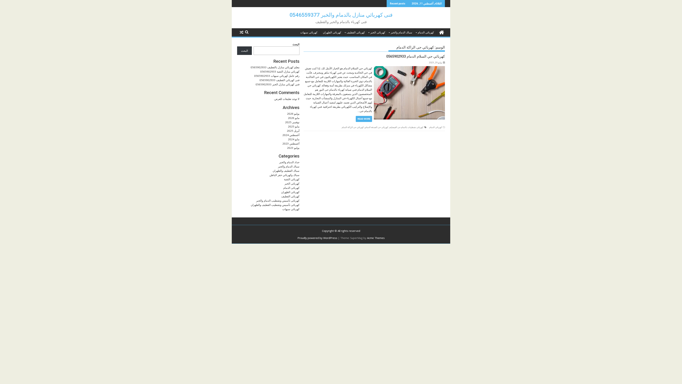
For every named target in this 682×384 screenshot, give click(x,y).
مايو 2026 (293, 118)
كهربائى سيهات (308, 32)
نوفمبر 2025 (292, 122)
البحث (296, 44)
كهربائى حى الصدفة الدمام (376, 127)
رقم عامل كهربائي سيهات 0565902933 (276, 76)
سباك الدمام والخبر (401, 32)
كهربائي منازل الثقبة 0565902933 (279, 71)
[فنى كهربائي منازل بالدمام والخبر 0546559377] (441, 31)
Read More (364, 119)
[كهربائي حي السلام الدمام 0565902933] (409, 68)
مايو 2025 (293, 126)
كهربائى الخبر (377, 32)
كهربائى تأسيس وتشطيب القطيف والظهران (275, 205)
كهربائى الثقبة (291, 179)
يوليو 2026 (293, 113)
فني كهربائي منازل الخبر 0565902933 (277, 84)
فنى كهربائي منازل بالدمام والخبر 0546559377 (341, 15)
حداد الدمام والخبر (289, 162)
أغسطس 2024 (290, 135)
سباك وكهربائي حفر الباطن (284, 175)
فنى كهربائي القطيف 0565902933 (279, 80)
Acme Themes (376, 238)
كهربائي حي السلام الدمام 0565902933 (415, 56)
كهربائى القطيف (356, 32)
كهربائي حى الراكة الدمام (353, 127)
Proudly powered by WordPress (317, 238)
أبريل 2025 (293, 130)
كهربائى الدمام (426, 32)
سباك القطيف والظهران (286, 170)
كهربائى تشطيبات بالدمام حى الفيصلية (406, 127)
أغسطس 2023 (290, 143)
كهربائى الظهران (332, 32)
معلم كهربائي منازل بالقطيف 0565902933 (275, 67)
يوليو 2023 (293, 148)
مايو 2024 (293, 139)
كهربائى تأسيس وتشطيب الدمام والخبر (277, 200)
